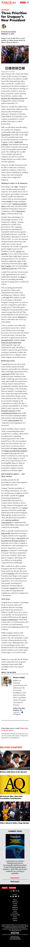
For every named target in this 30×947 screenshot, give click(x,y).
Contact (15, 903)
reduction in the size (9, 268)
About (15, 900)
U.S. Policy (15, 913)
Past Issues (15, 882)
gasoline (4, 254)
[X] (10, 68)
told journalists (13, 420)
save (7, 297)
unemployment (7, 340)
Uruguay (5, 10)
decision (4, 550)
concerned (5, 374)
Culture (15, 920)
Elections (15, 909)
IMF (16, 187)
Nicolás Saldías (9, 32)
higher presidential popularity (15, 451)
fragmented (5, 135)
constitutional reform (9, 413)
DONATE (23, 2)
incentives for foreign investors (13, 541)
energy (18, 251)
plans (22, 277)
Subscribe (12, 888)
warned (12, 588)
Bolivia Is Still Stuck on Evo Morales (13, 772)
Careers (15, 905)
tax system (21, 538)
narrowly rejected (8, 411)
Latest (15, 911)
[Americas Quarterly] (8, 2)
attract (25, 508)
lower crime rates (19, 448)
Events (15, 917)
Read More (15, 878)
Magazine (15, 907)
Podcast (15, 894)
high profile (5, 533)
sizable (9, 201)
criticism (11, 573)
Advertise (15, 902)
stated (21, 496)
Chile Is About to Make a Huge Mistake (14, 823)
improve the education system (12, 98)
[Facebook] (6, 68)
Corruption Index (15, 915)
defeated (21, 317)
